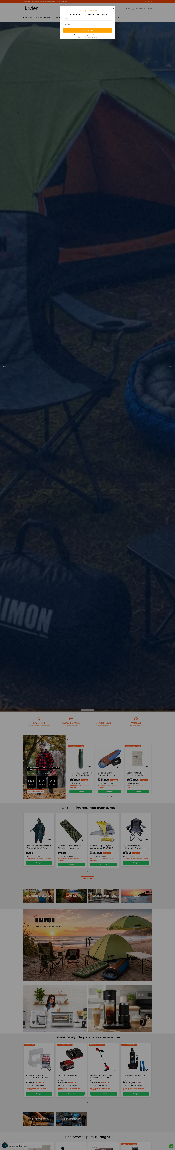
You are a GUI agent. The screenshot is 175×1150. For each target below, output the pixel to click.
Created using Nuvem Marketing (87, 37)
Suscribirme (87, 30)
